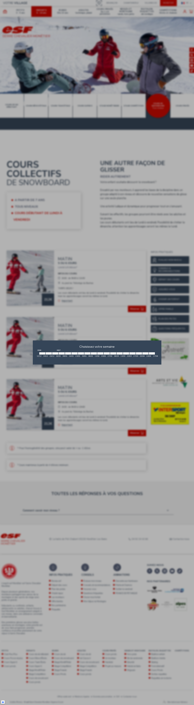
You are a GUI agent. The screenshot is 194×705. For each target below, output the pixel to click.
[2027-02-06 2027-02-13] (94, 353)
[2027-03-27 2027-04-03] (139, 353)
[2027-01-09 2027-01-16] (68, 353)
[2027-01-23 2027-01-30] (81, 353)
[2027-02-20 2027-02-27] (107, 353)
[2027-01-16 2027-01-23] (74, 353)
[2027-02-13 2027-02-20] (100, 353)
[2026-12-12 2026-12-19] (42, 353)
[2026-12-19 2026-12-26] (49, 353)
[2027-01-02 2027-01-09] (62, 353)
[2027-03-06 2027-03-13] (120, 353)
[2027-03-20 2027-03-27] (132, 353)
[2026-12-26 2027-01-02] (55, 353)
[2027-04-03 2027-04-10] (145, 353)
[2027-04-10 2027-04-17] (152, 353)
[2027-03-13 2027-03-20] (126, 353)
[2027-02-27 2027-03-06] (113, 353)
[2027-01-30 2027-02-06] (87, 353)
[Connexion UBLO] (3, 702)
